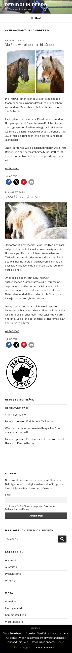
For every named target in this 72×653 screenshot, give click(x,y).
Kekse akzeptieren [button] (45, 647)
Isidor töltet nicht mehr (23, 196)
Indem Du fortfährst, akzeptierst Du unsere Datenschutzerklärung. (30, 507)
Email (8, 494)
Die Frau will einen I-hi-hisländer (29, 45)
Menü (38, 18)
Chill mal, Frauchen (16, 414)
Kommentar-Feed (15, 615)
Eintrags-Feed (13, 608)
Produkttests (13, 573)
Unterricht (11, 580)
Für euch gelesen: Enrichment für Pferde (29, 421)
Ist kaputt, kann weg (16, 407)
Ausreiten (11, 567)
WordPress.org (14, 621)
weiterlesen (12, 168)
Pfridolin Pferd (26, 4)
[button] (9, 182)
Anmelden (11, 601)
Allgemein (11, 560)
